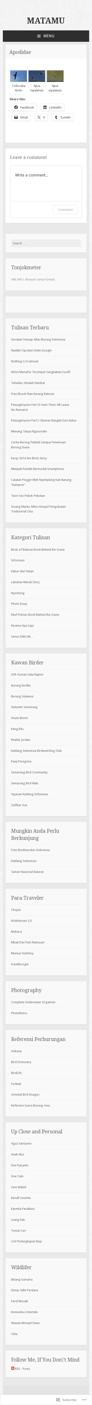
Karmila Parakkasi (23, 1209)
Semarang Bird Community (29, 772)
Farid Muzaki (19, 1301)
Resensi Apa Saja (22, 625)
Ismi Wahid (18, 1187)
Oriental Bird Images (25, 1094)
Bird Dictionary (21, 1062)
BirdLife (16, 1073)
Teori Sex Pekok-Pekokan (28, 495)
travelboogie (20, 964)
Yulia (14, 1334)
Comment (65, 210)
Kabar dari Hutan (22, 571)
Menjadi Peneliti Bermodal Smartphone (37, 469)
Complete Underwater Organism (33, 1002)
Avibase (16, 1051)
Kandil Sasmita (21, 1198)
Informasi (18, 560)
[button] (18, 81)
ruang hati (18, 1219)
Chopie (16, 910)
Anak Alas (17, 1154)
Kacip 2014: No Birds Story (29, 458)
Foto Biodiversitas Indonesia (30, 850)
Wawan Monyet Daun (25, 1323)
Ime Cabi (17, 1176)
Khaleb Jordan (20, 740)
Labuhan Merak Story (25, 582)
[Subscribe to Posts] (12, 1369)
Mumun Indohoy (22, 953)
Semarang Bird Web (24, 783)
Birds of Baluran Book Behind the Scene (38, 549)
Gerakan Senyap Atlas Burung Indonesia (38, 339)
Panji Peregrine (21, 761)
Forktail (16, 1084)
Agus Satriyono (21, 1143)
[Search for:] (46, 243)
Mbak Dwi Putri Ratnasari (28, 942)
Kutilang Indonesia (23, 861)
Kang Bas (17, 729)
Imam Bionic (19, 718)
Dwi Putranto (20, 1165)
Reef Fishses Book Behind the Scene (35, 614)
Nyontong (18, 593)
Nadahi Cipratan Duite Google (31, 350)
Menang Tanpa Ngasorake (29, 431)
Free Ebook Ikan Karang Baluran (32, 394)
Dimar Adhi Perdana (24, 1290)
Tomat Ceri (18, 1230)
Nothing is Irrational (24, 361)
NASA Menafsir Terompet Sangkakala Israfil (40, 372)
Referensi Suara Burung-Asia (30, 1105)
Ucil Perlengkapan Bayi (26, 1241)
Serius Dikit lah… (22, 636)
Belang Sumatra (22, 1279)
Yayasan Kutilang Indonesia (29, 794)
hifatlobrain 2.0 (21, 920)
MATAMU (46, 20)
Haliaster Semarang (24, 707)
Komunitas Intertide (24, 1312)
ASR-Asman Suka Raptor (27, 674)
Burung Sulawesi (22, 696)
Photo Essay (19, 604)
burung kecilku (21, 685)
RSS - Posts (22, 1369)
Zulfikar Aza (19, 805)
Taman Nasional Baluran (27, 872)
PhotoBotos (19, 1013)
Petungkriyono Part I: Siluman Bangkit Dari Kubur (44, 420)
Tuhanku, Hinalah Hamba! (28, 383)
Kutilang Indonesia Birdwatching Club (36, 750)
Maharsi (16, 931)
